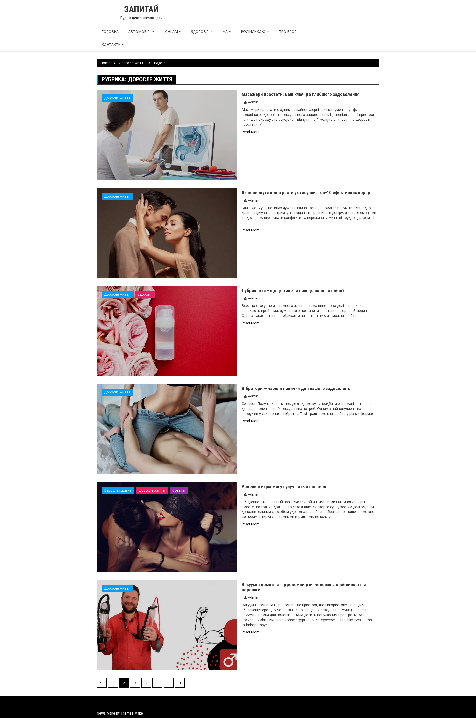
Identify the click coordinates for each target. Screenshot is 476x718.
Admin (253, 102)
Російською (253, 31)
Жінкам (171, 31)
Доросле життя (117, 98)
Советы (178, 490)
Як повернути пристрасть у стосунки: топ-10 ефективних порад (306, 192)
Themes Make (132, 713)
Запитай (141, 9)
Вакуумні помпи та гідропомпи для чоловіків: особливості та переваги (304, 587)
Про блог (287, 31)
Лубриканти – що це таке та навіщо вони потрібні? (293, 290)
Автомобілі (139, 31)
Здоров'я (145, 294)
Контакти (111, 44)
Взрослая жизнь (118, 490)
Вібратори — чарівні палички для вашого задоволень (296, 388)
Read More (251, 131)
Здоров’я (199, 31)
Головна (110, 31)
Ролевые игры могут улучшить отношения (285, 486)
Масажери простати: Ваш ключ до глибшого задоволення (301, 94)
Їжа (225, 31)
